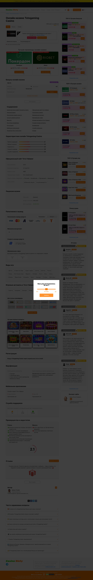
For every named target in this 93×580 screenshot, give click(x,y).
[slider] (46, 289)
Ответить (46, 295)
